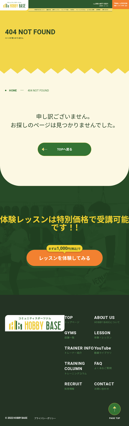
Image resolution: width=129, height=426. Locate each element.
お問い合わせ (105, 9)
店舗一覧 (49, 9)
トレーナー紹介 (65, 9)
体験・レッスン (55, 9)
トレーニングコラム (80, 9)
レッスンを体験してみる (64, 258)
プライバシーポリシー (45, 418)
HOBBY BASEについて (39, 9)
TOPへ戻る (64, 149)
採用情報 (98, 9)
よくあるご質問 (90, 9)
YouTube (72, 9)
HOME (13, 90)
